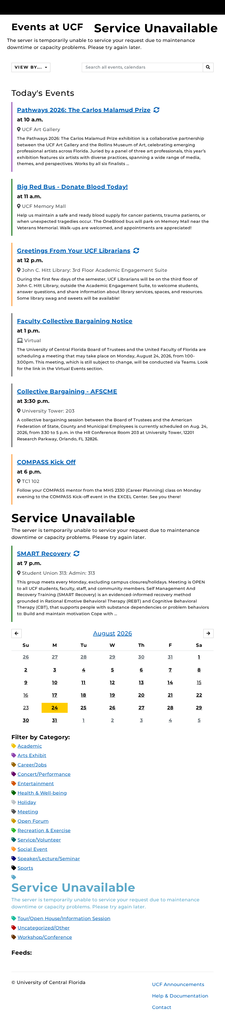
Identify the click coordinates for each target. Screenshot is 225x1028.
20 (141, 695)
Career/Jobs (32, 765)
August (104, 633)
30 (141, 657)
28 (84, 657)
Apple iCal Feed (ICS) (39, 953)
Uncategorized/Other (44, 928)
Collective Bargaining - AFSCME (67, 391)
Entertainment (36, 783)
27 (55, 657)
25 (83, 707)
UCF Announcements (178, 984)
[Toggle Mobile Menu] (212, 6)
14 (170, 682)
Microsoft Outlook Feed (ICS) (49, 953)
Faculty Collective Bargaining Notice (74, 321)
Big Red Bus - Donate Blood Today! (72, 186)
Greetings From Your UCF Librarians (73, 250)
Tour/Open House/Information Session (64, 918)
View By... (29, 67)
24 (55, 707)
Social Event (32, 849)
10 (54, 682)
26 (26, 657)
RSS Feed (59, 953)
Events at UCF (47, 27)
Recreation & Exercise (44, 830)
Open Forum (33, 821)
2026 (124, 633)
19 (112, 695)
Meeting (28, 812)
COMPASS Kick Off (46, 462)
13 (141, 682)
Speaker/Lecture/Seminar (49, 858)
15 (199, 682)
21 (170, 695)
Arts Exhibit (32, 755)
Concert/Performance (44, 774)
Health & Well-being (42, 793)
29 (112, 657)
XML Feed (69, 953)
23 (26, 707)
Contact (161, 1007)
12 (112, 682)
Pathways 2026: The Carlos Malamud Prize (84, 109)
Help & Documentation (180, 996)
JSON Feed (79, 953)
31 (170, 657)
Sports (25, 868)
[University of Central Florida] (50, 7)
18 (83, 695)
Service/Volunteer (39, 840)
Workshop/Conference (45, 937)
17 (54, 695)
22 (199, 695)
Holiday (27, 802)
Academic (30, 746)
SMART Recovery (44, 553)
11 (83, 682)
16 (25, 695)
